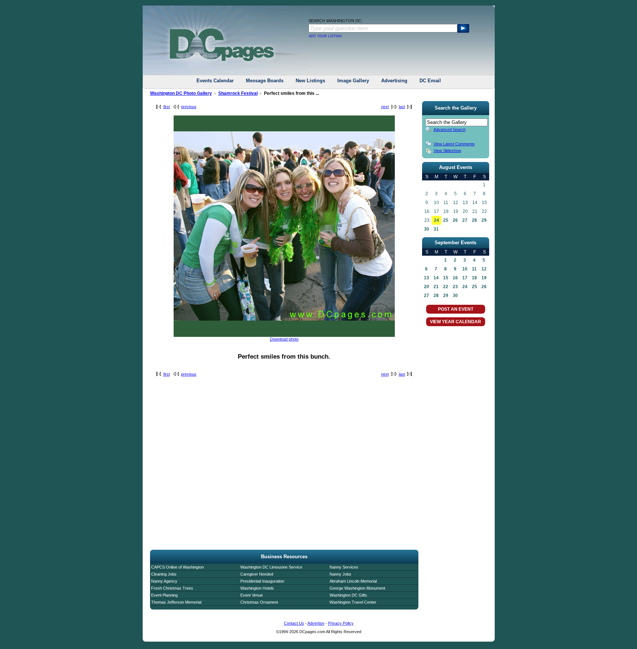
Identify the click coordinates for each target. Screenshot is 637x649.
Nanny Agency (164, 581)
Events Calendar (215, 80)
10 (464, 269)
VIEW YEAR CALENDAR (455, 321)
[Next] (284, 335)
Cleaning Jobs (164, 574)
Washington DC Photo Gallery (181, 93)
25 (445, 220)
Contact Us (294, 623)
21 (436, 286)
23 (455, 286)
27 (464, 220)
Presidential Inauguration (262, 581)
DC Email (430, 80)
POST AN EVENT (455, 309)
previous (188, 106)
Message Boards (264, 80)
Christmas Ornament (259, 602)
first (166, 106)
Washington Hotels (257, 588)
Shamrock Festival (238, 93)
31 (436, 229)
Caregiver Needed (256, 574)
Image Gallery (353, 80)
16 (455, 277)
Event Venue (251, 595)
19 (484, 277)
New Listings (310, 80)
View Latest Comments (454, 144)
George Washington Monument (357, 588)
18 (474, 277)
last (402, 106)
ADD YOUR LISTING (325, 36)
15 (445, 277)
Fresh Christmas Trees (172, 588)
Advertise (315, 623)
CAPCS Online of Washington (177, 567)
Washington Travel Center (353, 602)
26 (455, 220)
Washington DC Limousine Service (271, 567)
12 (484, 269)
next (385, 106)
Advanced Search (450, 129)
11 (474, 269)
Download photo (284, 339)
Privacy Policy (341, 623)
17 (464, 277)
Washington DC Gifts (348, 595)
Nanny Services (344, 567)
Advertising (394, 80)
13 (426, 277)
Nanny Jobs (340, 574)
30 (426, 229)
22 (445, 286)
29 (484, 220)
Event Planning (164, 595)
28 (474, 220)
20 (426, 286)
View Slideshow (447, 150)
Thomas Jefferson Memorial (176, 602)
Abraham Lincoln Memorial (353, 581)
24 (436, 220)
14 (436, 277)
